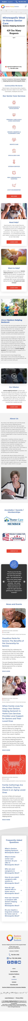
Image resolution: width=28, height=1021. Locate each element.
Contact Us (14, 551)
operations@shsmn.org (14, 66)
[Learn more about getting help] (14, 211)
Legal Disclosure (9, 998)
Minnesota (17, 79)
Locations (10, 79)
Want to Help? (14, 268)
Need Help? (14, 222)
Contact (14, 982)
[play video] (14, 376)
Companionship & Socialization (14, 107)
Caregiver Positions (14, 974)
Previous (4, 582)
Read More (6, 671)
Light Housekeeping (14, 190)
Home (4, 79)
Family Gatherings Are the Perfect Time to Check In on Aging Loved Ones (12, 812)
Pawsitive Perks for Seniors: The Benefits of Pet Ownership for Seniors (13, 664)
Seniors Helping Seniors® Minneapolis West (14, 946)
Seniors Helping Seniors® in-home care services (14, 634)
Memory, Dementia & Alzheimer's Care (14, 132)
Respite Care (14, 144)
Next (24, 582)
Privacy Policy (19, 998)
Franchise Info (14, 984)
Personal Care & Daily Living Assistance (14, 120)
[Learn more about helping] (14, 257)
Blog (14, 976)
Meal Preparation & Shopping (14, 178)
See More (14, 196)
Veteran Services (14, 166)
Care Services (14, 971)
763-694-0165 (22, 1)
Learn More (14, 242)
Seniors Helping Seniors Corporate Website (14, 987)
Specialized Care (14, 155)
